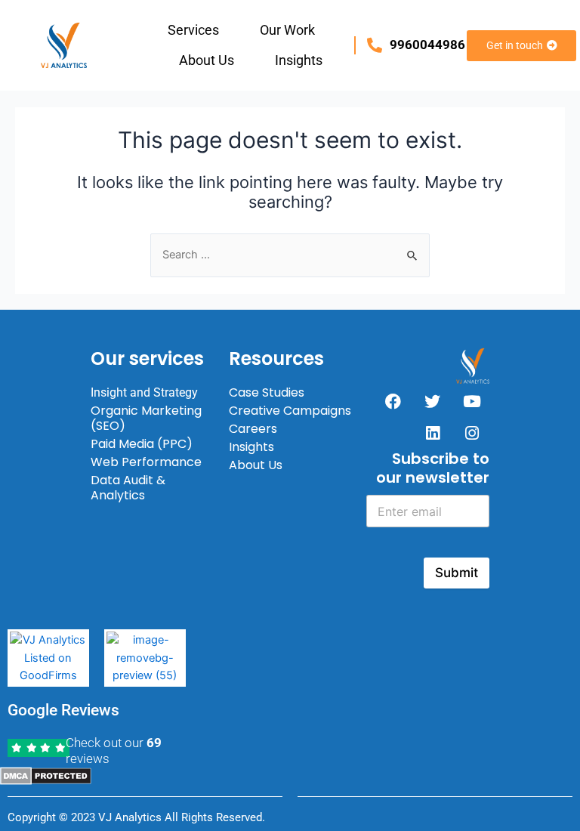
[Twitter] (433, 401)
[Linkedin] (433, 433)
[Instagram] (472, 433)
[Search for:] (290, 254)
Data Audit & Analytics (128, 487)
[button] (197, 30)
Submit (456, 572)
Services (193, 30)
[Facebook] (393, 401)
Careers (253, 428)
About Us (206, 60)
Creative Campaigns (290, 410)
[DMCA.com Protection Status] (45, 775)
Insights (298, 60)
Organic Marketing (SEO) (146, 418)
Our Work (287, 30)
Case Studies (266, 392)
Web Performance (146, 462)
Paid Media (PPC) (142, 444)
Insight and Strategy (144, 392)
